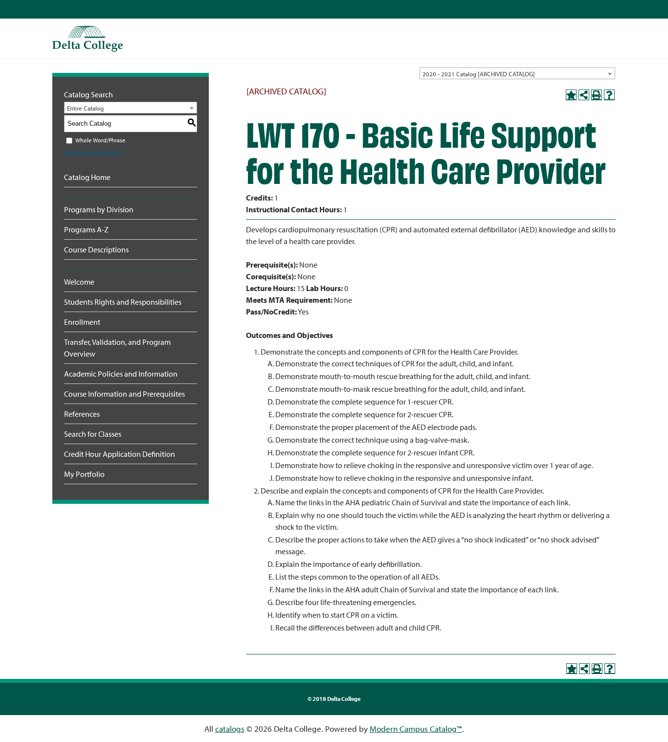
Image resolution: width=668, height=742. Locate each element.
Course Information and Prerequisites (124, 394)
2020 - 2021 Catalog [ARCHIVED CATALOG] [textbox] (479, 74)
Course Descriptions (96, 249)
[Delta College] (87, 39)
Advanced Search (92, 152)
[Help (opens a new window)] (609, 95)
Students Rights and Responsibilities (122, 302)
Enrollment (82, 322)
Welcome (79, 282)
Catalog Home (87, 177)
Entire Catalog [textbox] (85, 108)
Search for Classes (92, 434)
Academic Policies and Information (121, 374)
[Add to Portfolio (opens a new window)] (571, 95)
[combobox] (517, 73)
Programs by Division (99, 209)
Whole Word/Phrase (100, 140)
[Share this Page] (584, 95)
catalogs (230, 728)
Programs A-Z (86, 229)
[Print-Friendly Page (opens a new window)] (596, 95)
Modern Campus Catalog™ (416, 728)
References (82, 414)
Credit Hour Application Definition (119, 454)
